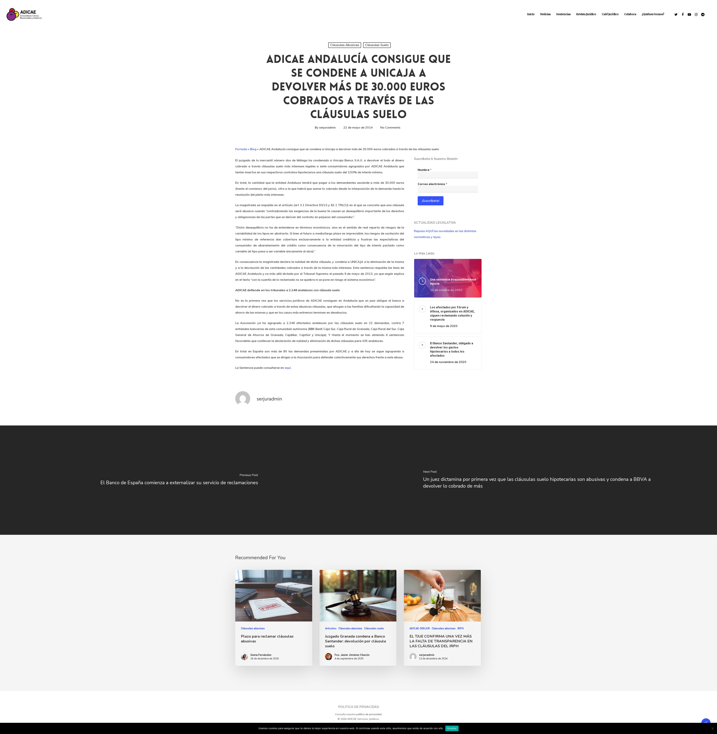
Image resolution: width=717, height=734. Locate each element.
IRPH (460, 628)
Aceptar (452, 728)
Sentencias (563, 14)
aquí (288, 368)
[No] (712, 728)
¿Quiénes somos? (653, 14)
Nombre (425, 170)
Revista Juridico (586, 14)
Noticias (545, 14)
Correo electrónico (432, 184)
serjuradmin (327, 127)
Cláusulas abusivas (344, 45)
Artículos (330, 628)
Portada (241, 149)
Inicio (531, 14)
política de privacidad (368, 714)
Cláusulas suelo (377, 45)
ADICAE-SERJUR (419, 628)
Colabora (630, 14)
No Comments (390, 127)
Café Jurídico (610, 14)
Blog (253, 149)
